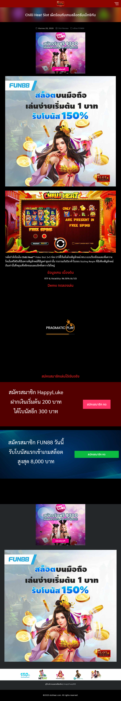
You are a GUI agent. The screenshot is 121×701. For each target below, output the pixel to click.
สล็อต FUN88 (78, 28)
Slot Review (63, 28)
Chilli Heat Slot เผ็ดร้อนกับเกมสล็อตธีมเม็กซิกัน (60, 14)
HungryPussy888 (69, 684)
